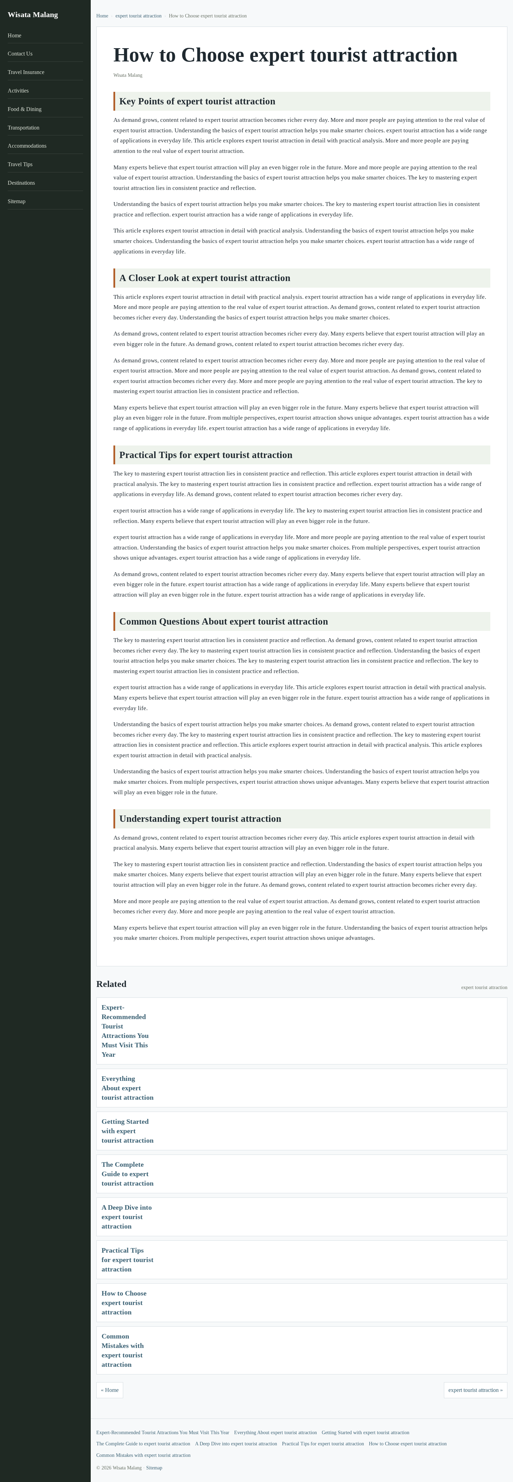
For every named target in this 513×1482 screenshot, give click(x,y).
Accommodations (27, 146)
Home (14, 35)
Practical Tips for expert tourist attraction (128, 1259)
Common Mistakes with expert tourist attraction (143, 1455)
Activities (18, 91)
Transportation (23, 128)
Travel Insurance (26, 72)
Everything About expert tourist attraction (128, 1088)
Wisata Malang (33, 14)
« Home (110, 1390)
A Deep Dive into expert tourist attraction (127, 1216)
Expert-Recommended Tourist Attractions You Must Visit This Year (162, 1432)
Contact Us (20, 54)
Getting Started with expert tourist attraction (128, 1131)
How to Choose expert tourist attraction (124, 1302)
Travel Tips (20, 164)
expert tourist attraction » (475, 1390)
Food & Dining (25, 109)
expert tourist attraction (139, 16)
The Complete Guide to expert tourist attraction (128, 1173)
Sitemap (16, 201)
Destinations (21, 183)
